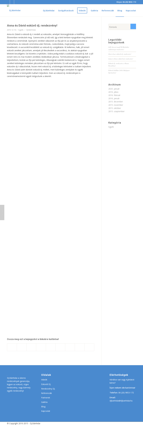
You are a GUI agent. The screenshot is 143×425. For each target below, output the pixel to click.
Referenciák (46, 393)
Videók (44, 379)
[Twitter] (16, 2)
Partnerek (45, 397)
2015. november (115, 105)
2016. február (114, 95)
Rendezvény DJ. (48, 388)
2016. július (113, 92)
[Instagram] (12, 2)
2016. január (114, 98)
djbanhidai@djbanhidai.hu (121, 400)
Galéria (44, 402)
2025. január (114, 88)
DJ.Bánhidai (31, 30)
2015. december (115, 101)
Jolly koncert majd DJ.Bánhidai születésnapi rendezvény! (118, 48)
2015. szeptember (116, 111)
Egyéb (20, 30)
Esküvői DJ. (46, 384)
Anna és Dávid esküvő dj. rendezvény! (32, 25)
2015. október (114, 108)
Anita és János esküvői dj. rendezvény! (120, 59)
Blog (43, 406)
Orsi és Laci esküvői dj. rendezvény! (119, 54)
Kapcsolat (45, 411)
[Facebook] (8, 2)
